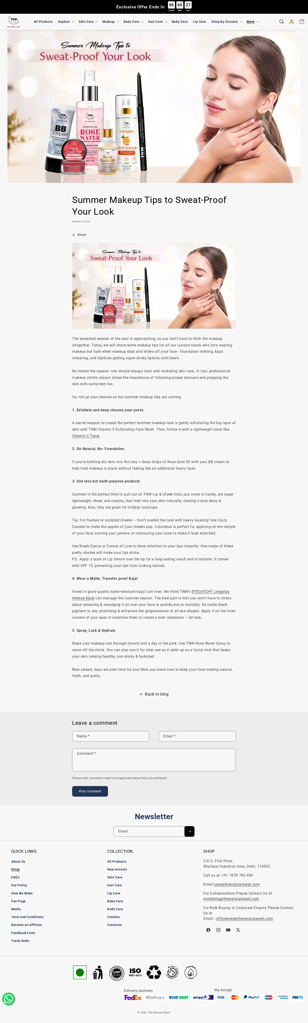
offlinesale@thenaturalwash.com (244, 918)
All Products (116, 861)
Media (16, 909)
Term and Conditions (27, 917)
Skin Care (114, 877)
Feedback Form (23, 933)
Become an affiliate (26, 925)
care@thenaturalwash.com (237, 884)
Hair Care (114, 885)
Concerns (114, 925)
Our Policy (19, 885)
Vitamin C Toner (85, 436)
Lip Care (113, 893)
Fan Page (18, 901)
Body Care (115, 909)
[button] (65, 21)
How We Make (22, 893)
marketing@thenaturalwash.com (231, 899)
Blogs (15, 869)
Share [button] (81, 234)
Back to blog (156, 694)
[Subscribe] (189, 831)
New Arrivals (117, 869)
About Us (18, 861)
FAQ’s (15, 877)
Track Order (20, 941)
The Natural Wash (159, 1012)
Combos (113, 917)
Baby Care (115, 901)
